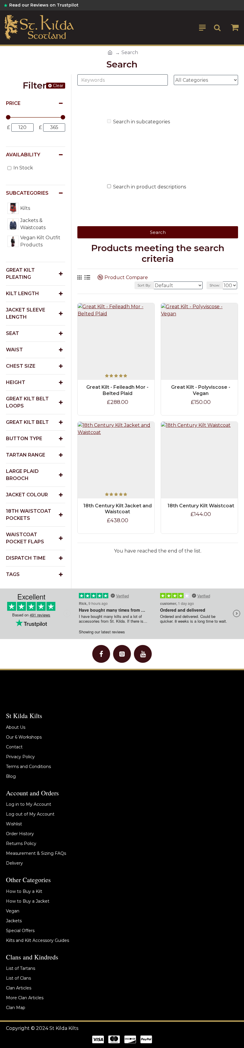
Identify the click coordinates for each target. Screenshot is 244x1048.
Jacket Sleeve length (25, 313)
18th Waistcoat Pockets (28, 514)
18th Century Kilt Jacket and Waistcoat (117, 509)
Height (15, 382)
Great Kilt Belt (27, 422)
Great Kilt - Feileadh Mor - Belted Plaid (117, 390)
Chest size (20, 366)
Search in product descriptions (149, 187)
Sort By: (144, 285)
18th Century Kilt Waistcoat (201, 506)
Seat (12, 333)
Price (13, 103)
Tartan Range (25, 455)
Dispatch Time (26, 558)
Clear (58, 85)
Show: (214, 285)
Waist (14, 350)
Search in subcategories (141, 122)
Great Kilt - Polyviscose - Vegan (200, 390)
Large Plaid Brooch (22, 474)
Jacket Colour (27, 495)
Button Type (24, 438)
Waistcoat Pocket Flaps (25, 538)
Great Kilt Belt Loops (27, 402)
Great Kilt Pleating (20, 273)
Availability (23, 155)
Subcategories (27, 193)
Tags (13, 574)
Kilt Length (22, 293)
